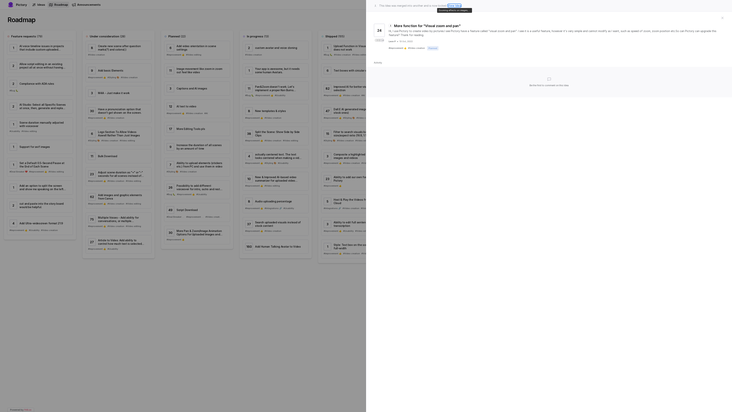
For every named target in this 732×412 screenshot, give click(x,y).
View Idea (454, 5)
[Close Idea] (722, 17)
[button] (379, 40)
